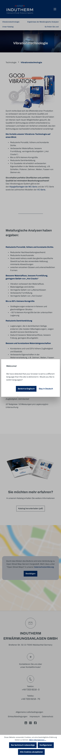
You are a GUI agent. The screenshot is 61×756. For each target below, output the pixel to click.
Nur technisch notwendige (23, 745)
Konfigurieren (46, 745)
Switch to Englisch (26, 389)
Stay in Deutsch (46, 389)
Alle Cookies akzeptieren (31, 752)
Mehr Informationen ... (37, 740)
